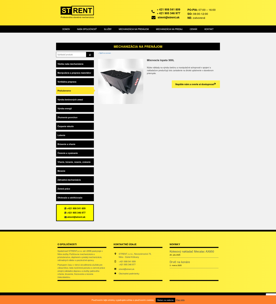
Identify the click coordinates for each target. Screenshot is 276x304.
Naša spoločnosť (87, 29)
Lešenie (61, 135)
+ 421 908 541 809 (168, 9)
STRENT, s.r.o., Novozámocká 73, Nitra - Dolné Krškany (135, 255)
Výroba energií (64, 108)
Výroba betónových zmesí (70, 99)
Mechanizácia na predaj (169, 29)
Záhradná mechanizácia (69, 179)
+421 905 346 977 (76, 212)
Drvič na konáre (180, 262)
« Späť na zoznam (104, 53)
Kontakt (209, 29)
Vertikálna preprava (66, 81)
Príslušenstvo (64, 90)
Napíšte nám (194, 84)
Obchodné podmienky (129, 273)
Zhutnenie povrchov (67, 117)
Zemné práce (63, 188)
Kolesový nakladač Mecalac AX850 (192, 251)
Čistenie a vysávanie (67, 153)
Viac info (180, 300)
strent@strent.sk (169, 17)
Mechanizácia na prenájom (134, 29)
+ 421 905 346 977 (168, 13)
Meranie (61, 170)
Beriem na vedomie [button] (165, 300)
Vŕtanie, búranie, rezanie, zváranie (74, 161)
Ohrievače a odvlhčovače (69, 197)
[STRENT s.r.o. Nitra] (75, 11)
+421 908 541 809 (76, 208)
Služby (108, 29)
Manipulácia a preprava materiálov (74, 72)
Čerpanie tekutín (65, 126)
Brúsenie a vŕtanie (66, 144)
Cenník (193, 29)
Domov (66, 29)
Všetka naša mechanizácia (70, 63)
